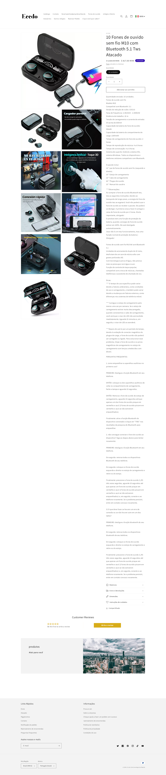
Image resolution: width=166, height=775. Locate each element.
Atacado (24, 713)
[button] (121, 16)
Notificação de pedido (29, 725)
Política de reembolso (91, 725)
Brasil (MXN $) (27, 766)
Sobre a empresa (89, 713)
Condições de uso (89, 733)
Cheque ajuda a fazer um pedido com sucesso (100, 717)
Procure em (87, 709)
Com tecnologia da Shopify (138, 767)
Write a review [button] (107, 625)
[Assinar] (58, 745)
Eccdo (128, 767)
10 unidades (113, 72)
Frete (108, 64)
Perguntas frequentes (29, 733)
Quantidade (110, 77)
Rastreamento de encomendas (32, 729)
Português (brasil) (46, 766)
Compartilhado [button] (114, 608)
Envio (23, 709)
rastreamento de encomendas (94, 721)
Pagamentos (25, 717)
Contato (24, 721)
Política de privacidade (91, 729)
